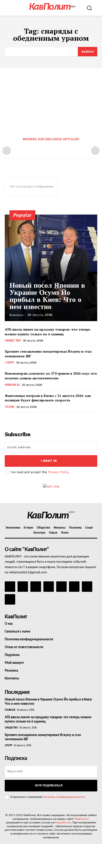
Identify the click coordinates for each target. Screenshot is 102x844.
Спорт (9, 362)
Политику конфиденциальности (64, 797)
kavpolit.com (63, 822)
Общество (13, 340)
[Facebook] (10, 586)
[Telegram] (61, 586)
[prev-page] (6, 150)
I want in (49, 460)
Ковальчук (16, 315)
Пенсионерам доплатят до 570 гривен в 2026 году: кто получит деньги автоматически (51, 375)
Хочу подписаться (48, 785)
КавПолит (81, 819)
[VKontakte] (87, 586)
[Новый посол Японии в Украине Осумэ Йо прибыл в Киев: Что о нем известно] (51, 268)
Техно (9, 407)
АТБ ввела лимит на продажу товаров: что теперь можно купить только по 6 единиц (47, 331)
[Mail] (35, 586)
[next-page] (15, 419)
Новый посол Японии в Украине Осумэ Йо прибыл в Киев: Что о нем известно (47, 296)
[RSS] (48, 586)
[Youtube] (10, 599)
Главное (10, 710)
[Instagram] (23, 586)
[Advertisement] (51, 98)
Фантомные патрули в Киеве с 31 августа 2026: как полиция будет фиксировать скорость (48, 398)
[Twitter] (74, 586)
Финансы (12, 384)
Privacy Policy (58, 472)
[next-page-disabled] (95, 150)
